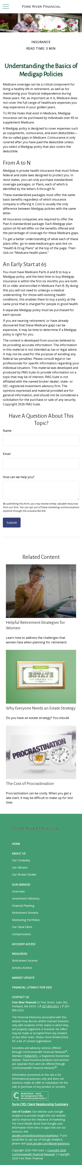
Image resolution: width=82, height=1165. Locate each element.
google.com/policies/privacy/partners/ (35, 1135)
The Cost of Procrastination (30, 783)
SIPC (35, 1056)
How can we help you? (18, 477)
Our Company (21, 860)
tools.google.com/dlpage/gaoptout (47, 1143)
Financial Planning (23, 905)
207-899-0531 (50, 1006)
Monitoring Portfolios (26, 920)
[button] (16, 843)
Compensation (21, 934)
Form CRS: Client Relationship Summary (40, 1104)
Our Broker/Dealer (24, 874)
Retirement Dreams (25, 912)
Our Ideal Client (22, 927)
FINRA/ (27, 1056)
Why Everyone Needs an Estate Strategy (41, 708)
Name (7, 431)
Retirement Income (25, 960)
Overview (18, 891)
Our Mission (20, 867)
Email (6, 454)
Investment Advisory (25, 898)
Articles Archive (22, 968)
